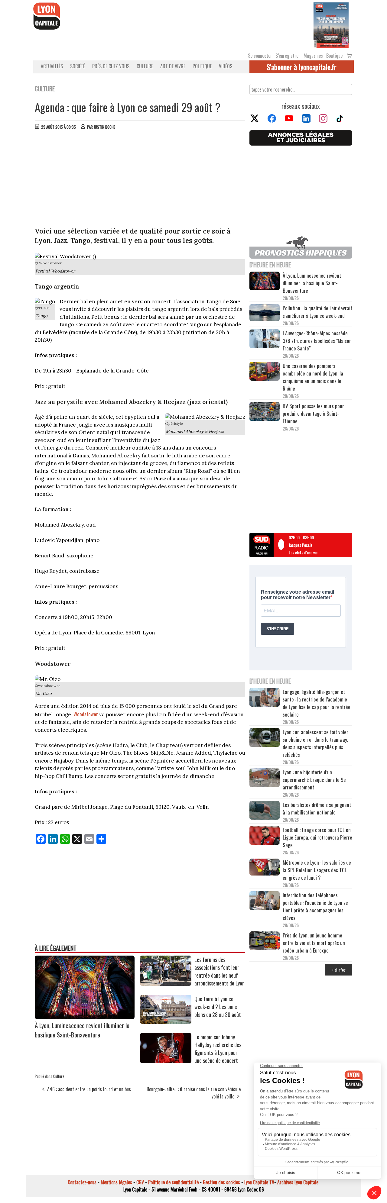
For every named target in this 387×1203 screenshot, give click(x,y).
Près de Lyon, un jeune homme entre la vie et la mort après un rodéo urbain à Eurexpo (314, 942)
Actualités (52, 66)
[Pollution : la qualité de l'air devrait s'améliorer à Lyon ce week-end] (264, 313)
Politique (202, 66)
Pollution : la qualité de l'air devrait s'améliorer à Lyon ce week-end (317, 311)
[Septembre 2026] (331, 24)
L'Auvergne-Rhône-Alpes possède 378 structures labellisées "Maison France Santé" (317, 340)
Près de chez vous (110, 66)
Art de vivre (172, 66)
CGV (140, 1182)
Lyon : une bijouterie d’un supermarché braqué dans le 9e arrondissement (314, 779)
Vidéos (225, 66)
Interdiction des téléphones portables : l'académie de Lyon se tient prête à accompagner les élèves (315, 906)
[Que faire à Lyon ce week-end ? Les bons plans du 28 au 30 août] (165, 1021)
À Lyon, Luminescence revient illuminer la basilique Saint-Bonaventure (82, 1030)
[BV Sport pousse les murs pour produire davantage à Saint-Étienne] (264, 412)
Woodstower (85, 714)
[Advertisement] (140, 179)
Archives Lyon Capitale (297, 1182)
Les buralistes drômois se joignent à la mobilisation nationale (317, 808)
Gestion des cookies (221, 1182)
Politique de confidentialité (173, 1182)
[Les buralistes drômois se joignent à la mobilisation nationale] (264, 811)
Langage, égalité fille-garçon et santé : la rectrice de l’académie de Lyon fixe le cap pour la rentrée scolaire (316, 703)
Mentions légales (116, 1182)
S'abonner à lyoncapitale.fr (302, 66)
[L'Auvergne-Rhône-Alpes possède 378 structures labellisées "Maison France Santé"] (264, 339)
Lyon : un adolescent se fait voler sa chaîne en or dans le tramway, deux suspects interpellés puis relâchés (315, 743)
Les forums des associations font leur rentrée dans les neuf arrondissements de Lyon (219, 971)
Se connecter (260, 55)
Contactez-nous (82, 1182)
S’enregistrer (287, 55)
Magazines (313, 55)
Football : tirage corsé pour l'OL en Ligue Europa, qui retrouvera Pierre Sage (317, 837)
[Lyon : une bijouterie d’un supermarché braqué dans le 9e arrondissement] (264, 778)
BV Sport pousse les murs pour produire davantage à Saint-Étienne (313, 413)
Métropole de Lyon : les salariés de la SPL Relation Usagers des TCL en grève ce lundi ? (317, 870)
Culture (145, 66)
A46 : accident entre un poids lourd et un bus (89, 1089)
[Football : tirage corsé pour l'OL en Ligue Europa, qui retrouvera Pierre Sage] (264, 836)
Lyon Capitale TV (259, 1182)
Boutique (334, 55)
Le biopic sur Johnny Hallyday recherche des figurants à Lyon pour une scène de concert (217, 1048)
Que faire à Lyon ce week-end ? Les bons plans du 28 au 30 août (217, 1006)
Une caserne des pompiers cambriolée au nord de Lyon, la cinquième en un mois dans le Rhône (313, 377)
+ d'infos (339, 969)
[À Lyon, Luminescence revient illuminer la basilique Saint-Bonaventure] (85, 1017)
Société (77, 66)
